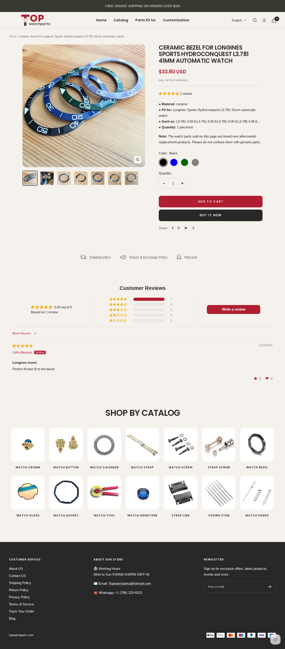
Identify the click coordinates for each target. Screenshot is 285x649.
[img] (22, 346)
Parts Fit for (145, 20)
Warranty (190, 257)
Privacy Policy (19, 597)
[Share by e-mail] (193, 228)
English (237, 20)
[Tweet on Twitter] (186, 228)
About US (16, 568)
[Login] (264, 20)
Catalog (121, 20)
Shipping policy (100, 257)
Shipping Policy (20, 583)
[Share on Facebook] (173, 228)
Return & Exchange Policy (148, 257)
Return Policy (18, 590)
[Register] (270, 586)
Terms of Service (21, 604)
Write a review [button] (233, 309)
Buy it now (211, 215)
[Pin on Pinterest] (179, 228)
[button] (169, 93)
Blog (12, 618)
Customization (176, 20)
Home (101, 20)
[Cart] (274, 20)
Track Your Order (21, 611)
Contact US (17, 576)
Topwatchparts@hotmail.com (130, 583)
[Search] (255, 20)
